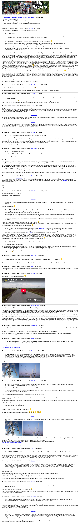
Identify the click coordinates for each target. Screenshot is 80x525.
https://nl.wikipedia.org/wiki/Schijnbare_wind (11, 442)
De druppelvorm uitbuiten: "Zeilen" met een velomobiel (18, 17)
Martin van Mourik (35, 305)
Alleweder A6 (19, 178)
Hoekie (33, 461)
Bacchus (33, 122)
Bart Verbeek (34, 115)
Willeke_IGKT (34, 325)
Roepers (33, 175)
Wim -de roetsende (35, 84)
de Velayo (65, 180)
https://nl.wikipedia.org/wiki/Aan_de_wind (11, 347)
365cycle (31, 28)
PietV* (32, 338)
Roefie (32, 266)
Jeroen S (33, 105)
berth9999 (33, 496)
